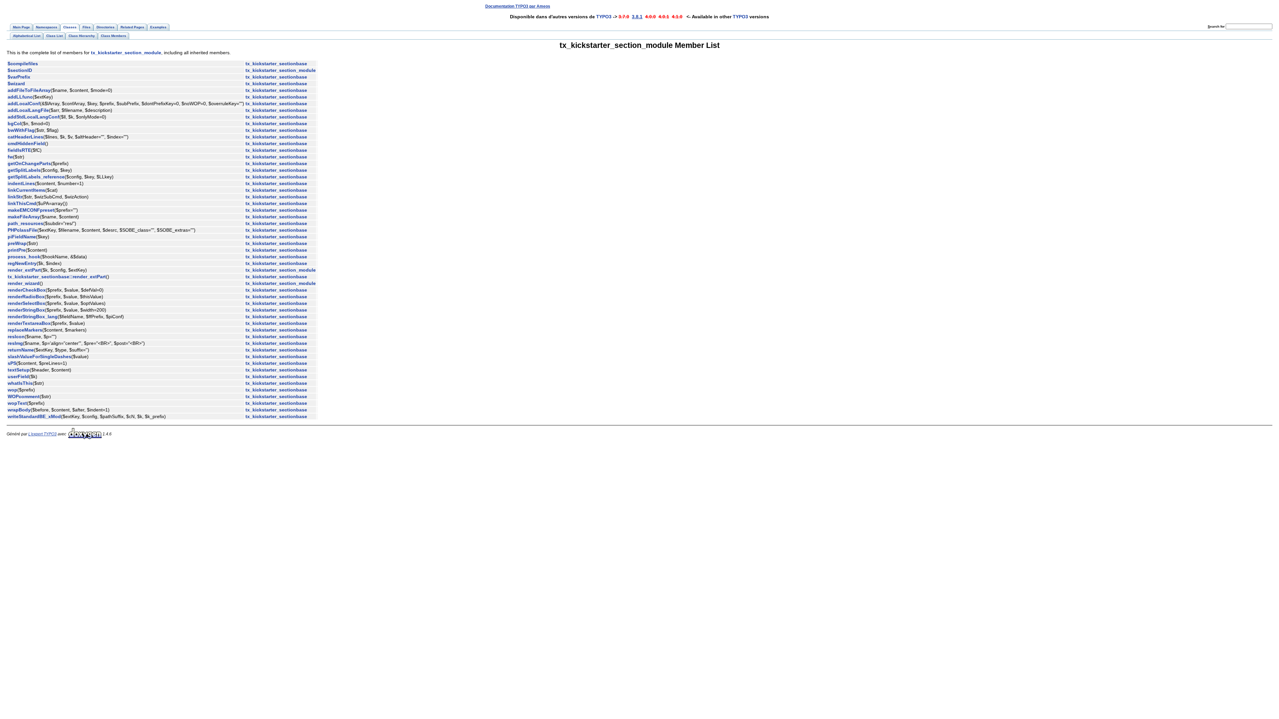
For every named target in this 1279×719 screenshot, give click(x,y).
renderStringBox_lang (33, 316)
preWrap (17, 243)
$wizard (16, 83)
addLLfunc (20, 97)
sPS (12, 363)
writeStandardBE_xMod (34, 416)
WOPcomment (24, 396)
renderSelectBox (26, 303)
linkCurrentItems (26, 190)
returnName (21, 350)
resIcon (16, 336)
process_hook (24, 256)
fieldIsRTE (19, 150)
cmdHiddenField (26, 143)
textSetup (19, 369)
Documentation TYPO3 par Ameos (517, 6)
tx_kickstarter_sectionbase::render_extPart (57, 276)
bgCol (14, 123)
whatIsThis (20, 383)
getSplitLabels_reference (36, 176)
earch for (1217, 26)
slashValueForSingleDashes (39, 356)
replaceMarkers (25, 330)
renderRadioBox (26, 296)
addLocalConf (24, 103)
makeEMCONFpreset (31, 210)
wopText (17, 403)
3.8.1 (637, 16)
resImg (15, 343)
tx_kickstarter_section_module (126, 52)
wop (12, 389)
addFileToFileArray (29, 90)
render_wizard (24, 283)
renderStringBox (26, 310)
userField (18, 376)
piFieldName (22, 236)
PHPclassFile (22, 230)
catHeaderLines (25, 136)
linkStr (15, 196)
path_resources (25, 223)
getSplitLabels (24, 170)
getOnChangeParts (29, 163)
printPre (17, 250)
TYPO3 (604, 16)
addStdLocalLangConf (33, 117)
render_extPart (24, 270)
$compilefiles (23, 63)
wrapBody (19, 409)
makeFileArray (24, 216)
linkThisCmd (22, 203)
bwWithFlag (21, 130)
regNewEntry (22, 263)
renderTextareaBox (29, 323)
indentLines (21, 183)
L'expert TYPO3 (42, 434)
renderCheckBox (27, 290)
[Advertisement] (1150, 6)
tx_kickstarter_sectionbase (276, 63)
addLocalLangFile (28, 110)
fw (10, 156)
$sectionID (20, 70)
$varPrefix (19, 77)
